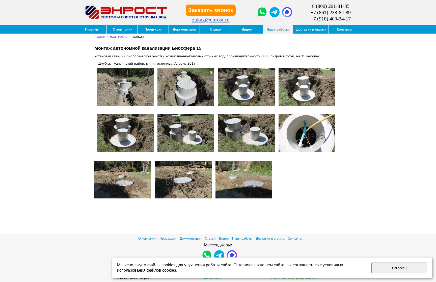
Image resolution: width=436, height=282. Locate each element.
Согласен (399, 268)
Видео (224, 238)
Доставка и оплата (270, 238)
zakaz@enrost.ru (211, 19)
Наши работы (118, 36)
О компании (147, 238)
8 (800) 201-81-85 (330, 6)
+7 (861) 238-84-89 (331, 12)
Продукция (168, 238)
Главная (99, 36)
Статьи (210, 238)
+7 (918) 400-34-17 (331, 18)
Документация (190, 238)
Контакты (295, 238)
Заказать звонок (210, 10)
